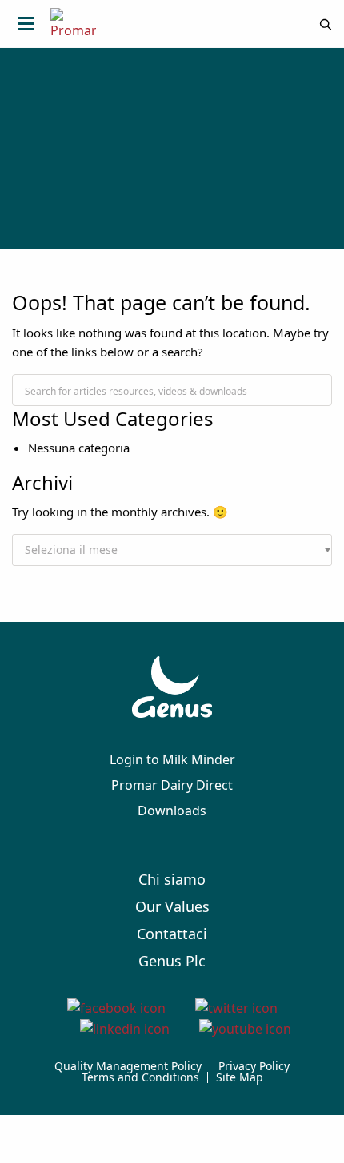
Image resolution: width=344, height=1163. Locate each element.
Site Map (239, 1077)
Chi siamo (172, 879)
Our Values (172, 906)
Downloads (172, 810)
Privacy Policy (254, 1066)
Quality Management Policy (128, 1066)
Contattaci (172, 933)
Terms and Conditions (140, 1077)
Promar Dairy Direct (172, 785)
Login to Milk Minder (172, 759)
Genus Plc (172, 960)
